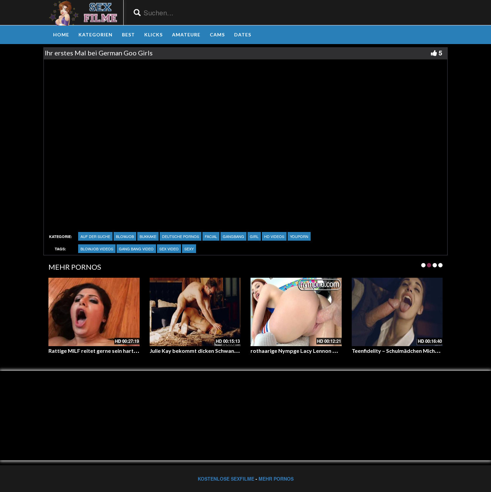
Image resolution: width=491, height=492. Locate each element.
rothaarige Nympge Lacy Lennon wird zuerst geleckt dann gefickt (331, 350)
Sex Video (169, 248)
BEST (128, 34)
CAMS (217, 34)
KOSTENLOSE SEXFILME (226, 478)
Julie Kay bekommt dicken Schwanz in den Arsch (209, 350)
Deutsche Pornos (180, 236)
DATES (242, 34)
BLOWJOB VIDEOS (96, 248)
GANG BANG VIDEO (136, 248)
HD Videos (274, 236)
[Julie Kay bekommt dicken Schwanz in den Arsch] (195, 312)
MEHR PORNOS (276, 478)
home (61, 34)
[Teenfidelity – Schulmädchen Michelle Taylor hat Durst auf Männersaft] (397, 312)
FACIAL (211, 236)
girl (254, 236)
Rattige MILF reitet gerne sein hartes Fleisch (102, 350)
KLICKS (153, 34)
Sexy (189, 248)
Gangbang (233, 236)
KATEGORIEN (95, 34)
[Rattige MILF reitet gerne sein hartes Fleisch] (94, 312)
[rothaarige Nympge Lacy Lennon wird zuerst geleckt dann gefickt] (296, 312)
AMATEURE (186, 34)
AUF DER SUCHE (95, 236)
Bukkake (148, 236)
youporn (299, 236)
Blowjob (125, 236)
